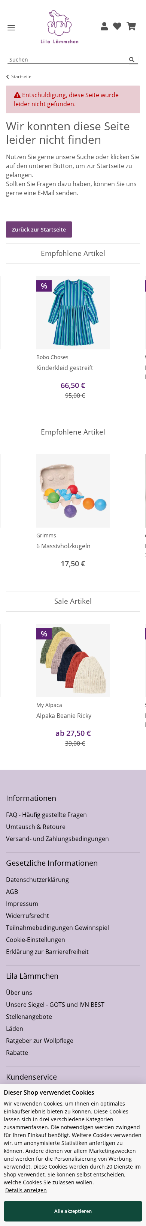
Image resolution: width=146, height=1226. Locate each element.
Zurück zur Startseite (39, 229)
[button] (104, 27)
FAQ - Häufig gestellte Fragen (46, 815)
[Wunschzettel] (117, 27)
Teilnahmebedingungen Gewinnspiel (57, 928)
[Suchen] (133, 60)
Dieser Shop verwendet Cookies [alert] (49, 1092)
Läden (14, 1028)
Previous (18, 343)
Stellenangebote (29, 1016)
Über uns (19, 992)
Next (128, 343)
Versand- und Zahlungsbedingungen (57, 839)
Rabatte (17, 1052)
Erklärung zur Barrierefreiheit (47, 952)
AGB (12, 892)
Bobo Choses (52, 357)
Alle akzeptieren (73, 1211)
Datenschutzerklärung (37, 879)
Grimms (46, 535)
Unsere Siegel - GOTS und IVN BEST (55, 1004)
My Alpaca (49, 705)
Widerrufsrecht (27, 916)
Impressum (22, 904)
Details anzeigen (26, 1190)
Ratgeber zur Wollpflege (39, 1040)
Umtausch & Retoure (36, 827)
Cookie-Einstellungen (35, 940)
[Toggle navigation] (11, 28)
